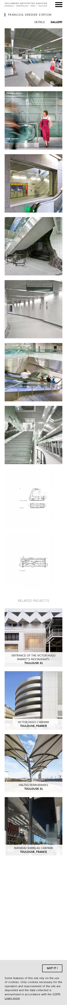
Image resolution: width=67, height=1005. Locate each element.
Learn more (12, 998)
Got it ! (52, 968)
